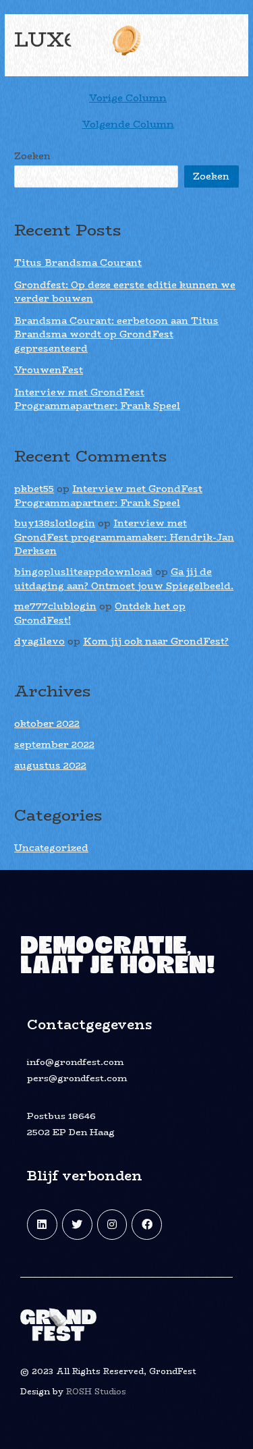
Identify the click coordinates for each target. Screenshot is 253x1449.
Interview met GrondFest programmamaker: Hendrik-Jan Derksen (124, 537)
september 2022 (54, 745)
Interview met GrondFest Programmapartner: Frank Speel (97, 399)
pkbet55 (34, 489)
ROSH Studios (96, 1391)
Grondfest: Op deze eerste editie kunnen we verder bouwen (124, 292)
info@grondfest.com (75, 1061)
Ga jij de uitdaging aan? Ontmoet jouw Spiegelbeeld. (123, 579)
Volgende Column (128, 124)
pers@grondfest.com (77, 1078)
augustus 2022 (50, 766)
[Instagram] (112, 1224)
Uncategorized (51, 848)
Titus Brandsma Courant (78, 263)
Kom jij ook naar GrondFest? (156, 641)
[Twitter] (77, 1224)
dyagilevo (39, 641)
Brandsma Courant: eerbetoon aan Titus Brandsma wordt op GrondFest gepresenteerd (116, 335)
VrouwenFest (48, 370)
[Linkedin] (42, 1224)
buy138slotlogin (54, 523)
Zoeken (32, 156)
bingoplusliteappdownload (83, 572)
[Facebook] (147, 1224)
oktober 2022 (47, 724)
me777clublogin (55, 606)
